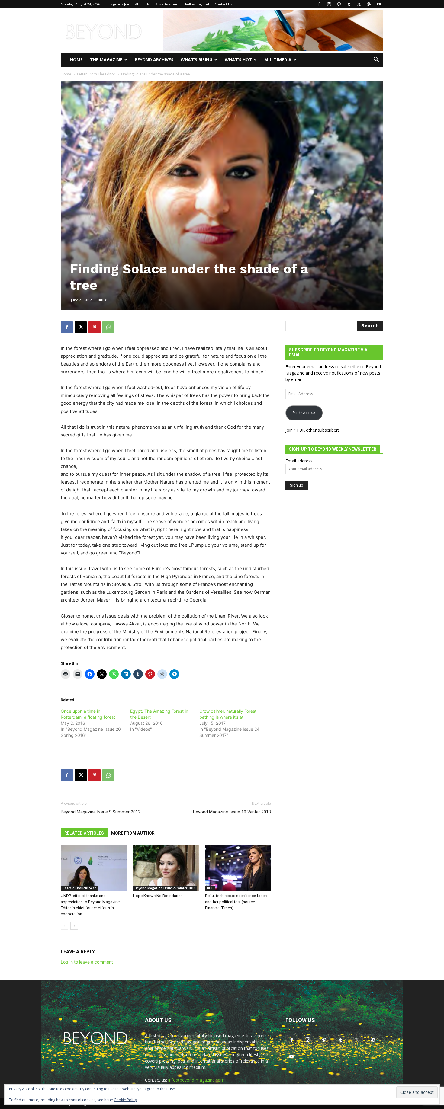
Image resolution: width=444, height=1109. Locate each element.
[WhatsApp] (108, 327)
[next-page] (74, 926)
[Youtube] (378, 4)
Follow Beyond (197, 4)
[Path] (338, 4)
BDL (210, 888)
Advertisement (167, 4)
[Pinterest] (94, 327)
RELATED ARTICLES (84, 833)
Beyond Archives (154, 59)
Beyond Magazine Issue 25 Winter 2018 (165, 888)
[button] (376, 60)
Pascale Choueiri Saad (80, 888)
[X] (358, 4)
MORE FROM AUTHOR (133, 833)
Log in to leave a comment (87, 961)
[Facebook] (318, 4)
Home (76, 59)
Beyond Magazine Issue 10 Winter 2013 (232, 812)
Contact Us (223, 4)
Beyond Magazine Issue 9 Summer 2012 (100, 812)
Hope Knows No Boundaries (157, 895)
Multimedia (277, 59)
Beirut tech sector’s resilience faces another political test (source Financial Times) (236, 901)
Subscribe (304, 412)
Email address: (299, 461)
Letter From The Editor (96, 74)
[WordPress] (368, 4)
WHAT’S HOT (238, 59)
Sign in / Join (120, 4)
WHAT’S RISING (196, 59)
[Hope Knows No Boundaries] (166, 868)
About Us (142, 4)
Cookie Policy (125, 1099)
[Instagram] (328, 4)
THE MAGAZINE (106, 59)
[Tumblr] (348, 4)
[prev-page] (64, 926)
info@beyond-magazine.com (196, 1080)
